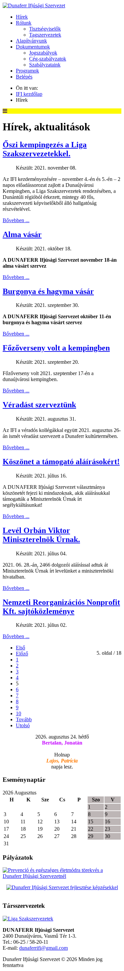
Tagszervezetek (45, 35)
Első (20, 647)
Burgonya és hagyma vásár (48, 291)
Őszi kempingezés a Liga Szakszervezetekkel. (45, 149)
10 (18, 713)
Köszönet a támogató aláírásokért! (61, 461)
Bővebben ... (16, 220)
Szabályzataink (45, 65)
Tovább (24, 719)
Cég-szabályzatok (47, 59)
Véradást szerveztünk (39, 404)
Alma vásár (22, 234)
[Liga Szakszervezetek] (28, 918)
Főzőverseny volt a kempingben (56, 348)
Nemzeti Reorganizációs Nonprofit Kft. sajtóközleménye (61, 607)
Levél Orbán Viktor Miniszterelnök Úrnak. (41, 535)
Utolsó (23, 725)
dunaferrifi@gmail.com (43, 948)
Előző (22, 653)
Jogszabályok (43, 53)
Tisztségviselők (45, 29)
